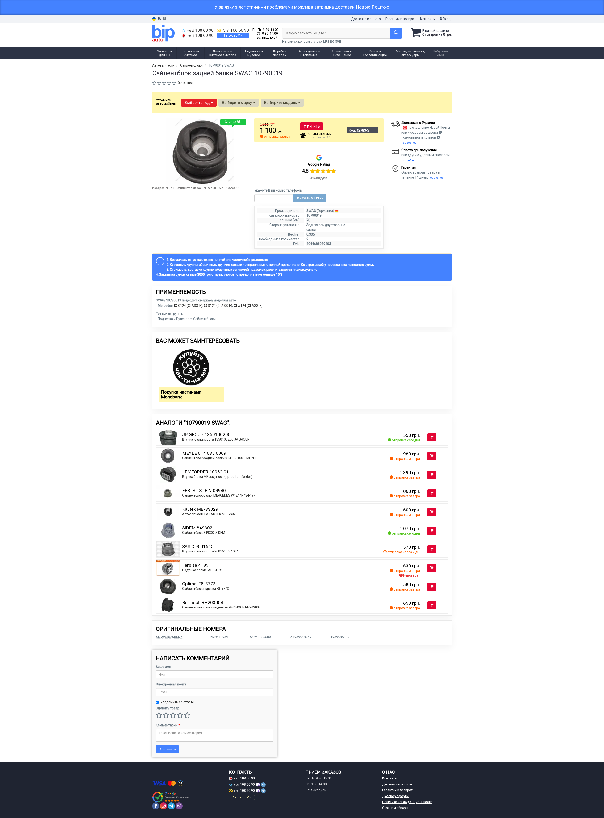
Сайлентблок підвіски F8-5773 (205, 589)
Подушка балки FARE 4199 (202, 570)
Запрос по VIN (233, 35)
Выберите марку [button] (237, 102)
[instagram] (163, 805)
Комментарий (168, 725)
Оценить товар (167, 708)
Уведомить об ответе (177, 702)
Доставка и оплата (366, 19)
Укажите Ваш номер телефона (278, 190)
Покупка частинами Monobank (181, 394)
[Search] (396, 33)
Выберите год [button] (198, 102)
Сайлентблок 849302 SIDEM (203, 533)
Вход (446, 19)
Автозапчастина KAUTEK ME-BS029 (210, 514)
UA (158, 19)
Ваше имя (163, 666)
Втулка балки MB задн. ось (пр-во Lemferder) (217, 477)
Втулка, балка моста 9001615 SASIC (210, 551)
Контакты (427, 19)
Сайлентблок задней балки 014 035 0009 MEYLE (219, 458)
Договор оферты (395, 796)
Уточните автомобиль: (166, 102)
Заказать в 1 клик (309, 198)
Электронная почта (171, 684)
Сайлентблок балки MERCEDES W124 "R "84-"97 (218, 495)
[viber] (179, 805)
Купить (313, 126)
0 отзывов (186, 83)
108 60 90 (200, 30)
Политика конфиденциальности (407, 802)
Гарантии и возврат (397, 790)
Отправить (167, 749)
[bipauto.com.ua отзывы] (170, 797)
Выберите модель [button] (281, 102)
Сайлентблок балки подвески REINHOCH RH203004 (221, 607)
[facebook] (155, 805)
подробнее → (410, 142)
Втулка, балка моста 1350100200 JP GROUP (216, 439)
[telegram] (171, 805)
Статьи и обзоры (395, 808)
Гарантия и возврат (400, 19)
